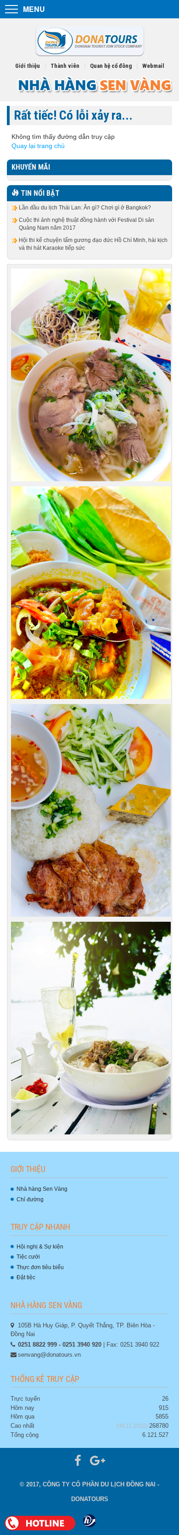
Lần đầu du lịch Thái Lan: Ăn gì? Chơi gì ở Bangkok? (85, 207)
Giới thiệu (27, 65)
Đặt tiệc (26, 1277)
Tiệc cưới (28, 1257)
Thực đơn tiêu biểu (40, 1267)
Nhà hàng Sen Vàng (42, 1189)
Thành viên (64, 65)
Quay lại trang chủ (38, 145)
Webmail (153, 65)
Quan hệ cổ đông (111, 65)
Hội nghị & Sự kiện (40, 1246)
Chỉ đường (30, 1199)
